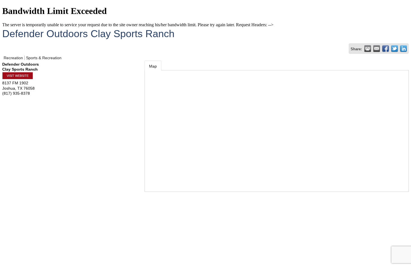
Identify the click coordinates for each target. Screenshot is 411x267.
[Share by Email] (376, 48)
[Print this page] (367, 48)
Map (153, 66)
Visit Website (18, 75)
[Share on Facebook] (385, 48)
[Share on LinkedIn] (403, 48)
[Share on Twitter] (394, 48)
